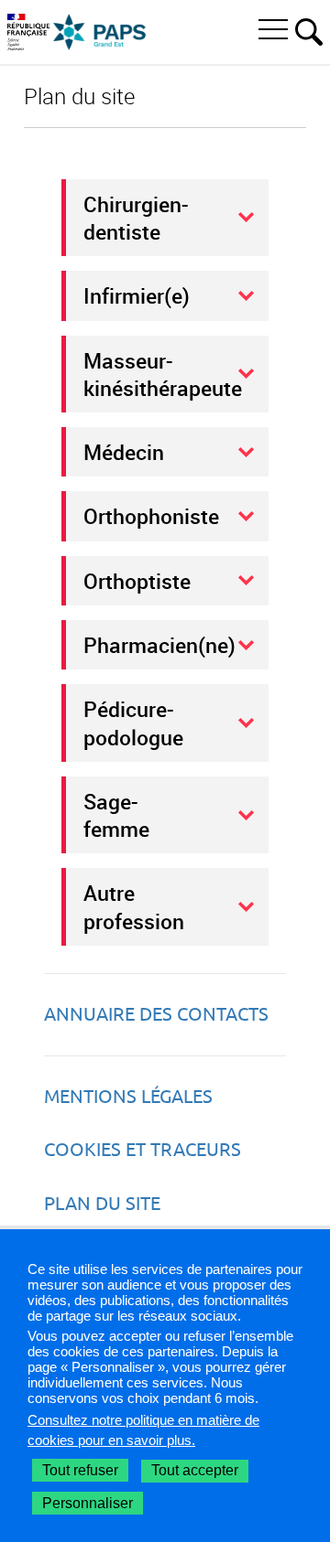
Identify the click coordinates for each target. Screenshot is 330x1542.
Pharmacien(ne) (159, 644)
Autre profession (133, 906)
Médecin (123, 451)
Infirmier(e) (136, 295)
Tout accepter (194, 1470)
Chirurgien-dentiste (136, 217)
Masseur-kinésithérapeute (162, 374)
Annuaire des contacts (156, 1013)
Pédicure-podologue (133, 722)
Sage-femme (116, 815)
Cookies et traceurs (142, 1149)
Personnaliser (87, 1503)
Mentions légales (128, 1096)
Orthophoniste (151, 515)
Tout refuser (80, 1470)
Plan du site (102, 1203)
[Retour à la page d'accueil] (100, 32)
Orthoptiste (137, 580)
